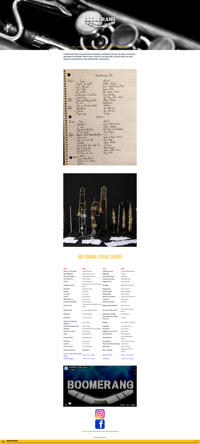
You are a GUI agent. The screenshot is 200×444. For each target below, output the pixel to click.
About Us (80, 47)
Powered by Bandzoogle (100, 437)
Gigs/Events (89, 47)
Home (73, 47)
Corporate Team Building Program (116, 47)
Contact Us (99, 47)
